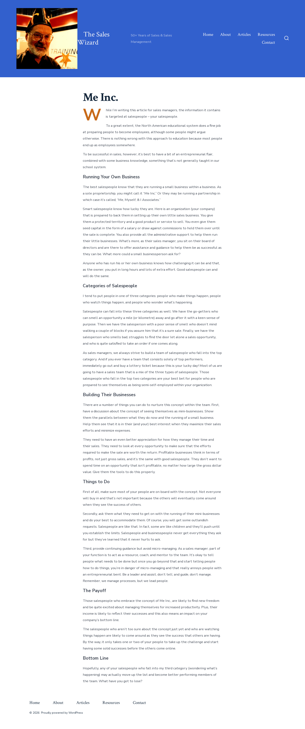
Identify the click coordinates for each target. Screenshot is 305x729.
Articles (244, 34)
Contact (268, 42)
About (225, 34)
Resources (266, 34)
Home (208, 34)
